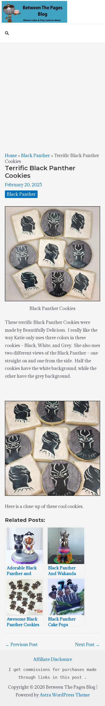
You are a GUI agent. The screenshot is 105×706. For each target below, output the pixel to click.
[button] (7, 33)
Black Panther (35, 155)
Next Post (87, 644)
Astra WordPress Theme (65, 695)
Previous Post (21, 644)
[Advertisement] (52, 98)
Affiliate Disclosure (52, 659)
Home (11, 155)
